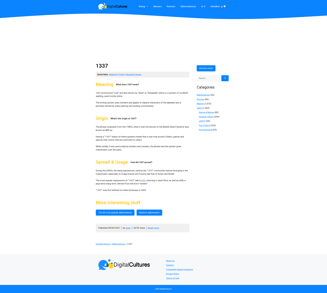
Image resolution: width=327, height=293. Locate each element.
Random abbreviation (149, 212)
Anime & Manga (206, 112)
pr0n (143, 180)
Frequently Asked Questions (179, 269)
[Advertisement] (163, 38)
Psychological (205, 129)
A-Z (203, 6)
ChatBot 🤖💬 (218, 6)
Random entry (206, 68)
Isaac (128, 228)
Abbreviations (188, 6)
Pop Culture (204, 125)
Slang (199, 108)
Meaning (113, 74)
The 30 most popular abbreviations (115, 212)
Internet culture (206, 116)
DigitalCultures (103, 244)
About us (170, 260)
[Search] (225, 78)
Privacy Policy (172, 274)
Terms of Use (172, 278)
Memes (158, 6)
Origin (121, 74)
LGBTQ (202, 121)
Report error (153, 228)
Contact (170, 265)
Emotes (171, 6)
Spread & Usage (133, 74)
